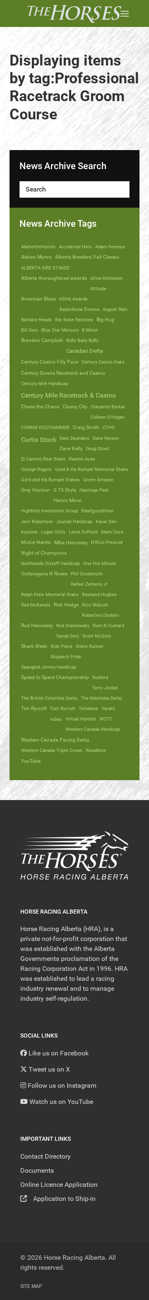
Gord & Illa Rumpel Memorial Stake (91, 469)
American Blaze (38, 299)
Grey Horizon (35, 490)
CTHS (109, 427)
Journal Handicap (74, 521)
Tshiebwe (88, 708)
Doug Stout (97, 448)
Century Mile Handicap (44, 383)
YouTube (31, 761)
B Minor (90, 330)
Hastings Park (94, 490)
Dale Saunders (74, 438)
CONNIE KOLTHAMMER (45, 427)
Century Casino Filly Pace (49, 362)
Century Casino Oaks (103, 362)
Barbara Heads (36, 320)
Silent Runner (89, 646)
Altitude (98, 288)
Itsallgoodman (97, 511)
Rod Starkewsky (72, 625)
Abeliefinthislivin (38, 247)
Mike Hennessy (71, 543)
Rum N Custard (108, 625)
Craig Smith (86, 427)
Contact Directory (45, 1156)
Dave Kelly (71, 448)
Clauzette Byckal (108, 407)
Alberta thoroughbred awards (54, 278)
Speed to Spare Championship (55, 677)
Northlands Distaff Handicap (50, 563)
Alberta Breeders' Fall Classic (87, 257)
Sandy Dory (67, 636)
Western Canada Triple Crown (51, 750)
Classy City (74, 407)
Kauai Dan (106, 521)
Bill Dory (29, 330)
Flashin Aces (82, 459)
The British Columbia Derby (49, 698)
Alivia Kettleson (106, 278)
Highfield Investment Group (49, 511)
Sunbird (100, 677)
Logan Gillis (53, 532)
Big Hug (105, 320)
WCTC (105, 719)
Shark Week (34, 646)
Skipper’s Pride (65, 657)
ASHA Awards (73, 299)
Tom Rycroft (62, 708)
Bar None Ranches (74, 320)
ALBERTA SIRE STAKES (45, 268)
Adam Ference (110, 247)
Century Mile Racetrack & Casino (68, 395)
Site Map (31, 1286)
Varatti (108, 708)
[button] (124, 13)
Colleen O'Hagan (108, 417)
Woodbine (96, 750)
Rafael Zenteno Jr (89, 584)
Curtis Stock (38, 440)
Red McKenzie (35, 605)
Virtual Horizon (80, 719)
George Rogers (36, 469)
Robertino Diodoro (100, 615)
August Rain (115, 309)
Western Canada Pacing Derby (55, 740)
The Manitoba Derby (101, 698)
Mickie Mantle (36, 542)
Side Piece (61, 646)
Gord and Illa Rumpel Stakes (50, 480)
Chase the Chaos (40, 407)
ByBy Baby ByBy (82, 340)
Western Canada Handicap (92, 729)
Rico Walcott (95, 605)
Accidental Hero (75, 247)
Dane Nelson (106, 438)
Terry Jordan (105, 688)
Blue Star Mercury (60, 330)
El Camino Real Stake (43, 459)
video (56, 719)
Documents (37, 1170)
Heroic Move (67, 500)
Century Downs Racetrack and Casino (63, 373)
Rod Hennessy (37, 625)
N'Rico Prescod (107, 542)
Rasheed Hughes (99, 594)
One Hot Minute (99, 563)
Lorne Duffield (83, 532)
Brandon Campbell (42, 340)
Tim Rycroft (34, 708)
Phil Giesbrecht (87, 574)
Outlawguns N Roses (44, 574)
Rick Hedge (66, 605)
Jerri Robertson (37, 521)
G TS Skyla (64, 490)
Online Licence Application (59, 1184)
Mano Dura (112, 532)
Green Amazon (98, 480)
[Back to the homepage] (74, 13)
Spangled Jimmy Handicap (48, 667)
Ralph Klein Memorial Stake (50, 594)
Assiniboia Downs (79, 309)
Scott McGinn (96, 636)
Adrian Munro (36, 257)
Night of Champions (44, 553)
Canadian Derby (84, 351)
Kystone (29, 532)
